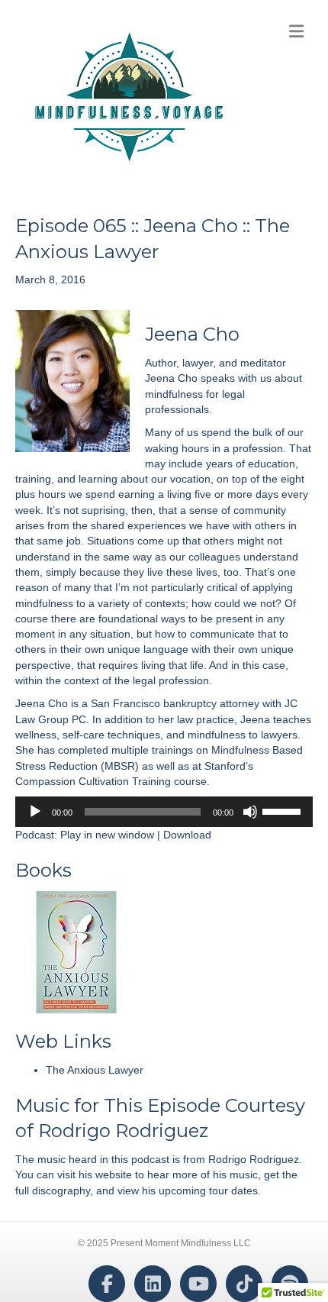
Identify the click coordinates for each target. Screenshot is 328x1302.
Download (187, 835)
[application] (164, 811)
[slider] (283, 810)
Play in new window (107, 835)
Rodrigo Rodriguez (123, 1130)
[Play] (35, 811)
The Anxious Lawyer (94, 1070)
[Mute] (250, 811)
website (113, 1174)
